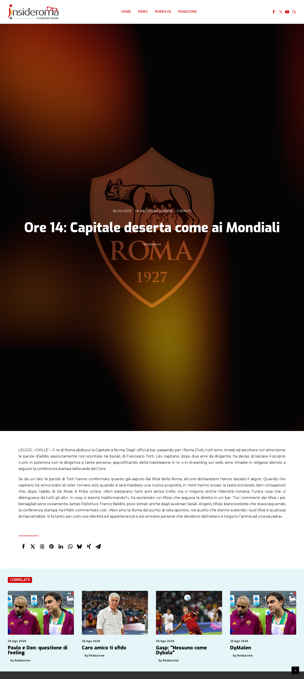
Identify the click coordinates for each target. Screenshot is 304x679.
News (143, 12)
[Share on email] (98, 546)
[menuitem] (126, 12)
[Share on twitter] (32, 546)
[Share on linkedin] (60, 546)
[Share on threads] (42, 546)
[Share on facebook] (23, 546)
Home (126, 12)
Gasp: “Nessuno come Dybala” (181, 650)
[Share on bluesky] (79, 546)
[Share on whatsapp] (70, 546)
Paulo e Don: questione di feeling (37, 650)
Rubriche (163, 12)
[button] (273, 12)
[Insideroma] (33, 12)
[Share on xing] (88, 546)
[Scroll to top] (295, 670)
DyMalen (240, 647)
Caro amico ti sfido (104, 647)
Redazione (187, 12)
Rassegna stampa (156, 211)
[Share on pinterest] (51, 546)
